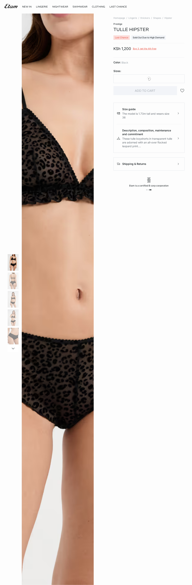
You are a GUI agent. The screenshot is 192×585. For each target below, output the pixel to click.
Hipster (168, 18)
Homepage (119, 18)
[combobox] (148, 78)
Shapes (157, 18)
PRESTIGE (117, 24)
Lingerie (132, 18)
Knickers (145, 18)
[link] (27, 7)
